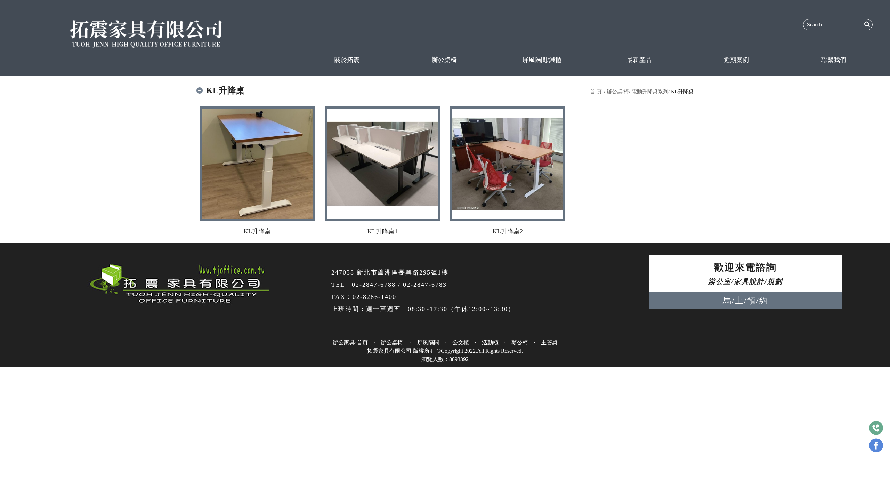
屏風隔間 (428, 342)
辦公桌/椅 (618, 91)
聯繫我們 (833, 59)
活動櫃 (490, 342)
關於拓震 (346, 59)
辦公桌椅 (444, 59)
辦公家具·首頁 (350, 342)
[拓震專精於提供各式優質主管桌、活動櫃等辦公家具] (146, 32)
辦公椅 (519, 342)
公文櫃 (460, 342)
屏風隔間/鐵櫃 (541, 59)
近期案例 (736, 59)
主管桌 (549, 342)
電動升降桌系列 (650, 91)
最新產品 (639, 59)
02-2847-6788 (374, 284)
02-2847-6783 (425, 284)
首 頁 (596, 91)
